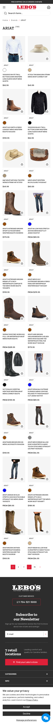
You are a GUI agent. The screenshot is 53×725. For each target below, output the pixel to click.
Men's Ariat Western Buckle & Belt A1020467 (37, 181)
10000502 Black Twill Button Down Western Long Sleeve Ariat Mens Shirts (37, 130)
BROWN (4, 122)
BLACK (29, 122)
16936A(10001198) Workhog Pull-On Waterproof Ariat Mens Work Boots (14, 336)
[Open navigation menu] (4, 7)
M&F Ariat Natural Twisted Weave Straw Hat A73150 (14, 181)
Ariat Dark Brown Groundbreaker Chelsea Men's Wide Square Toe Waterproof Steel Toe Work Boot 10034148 (38, 338)
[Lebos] (26, 7)
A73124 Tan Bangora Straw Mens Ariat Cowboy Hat (39, 75)
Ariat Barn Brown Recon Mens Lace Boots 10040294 (13, 443)
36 (35, 567)
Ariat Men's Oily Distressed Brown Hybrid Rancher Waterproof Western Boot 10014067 (39, 282)
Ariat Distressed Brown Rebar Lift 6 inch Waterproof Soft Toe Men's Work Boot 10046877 (39, 498)
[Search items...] (5, 13)
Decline (26, 713)
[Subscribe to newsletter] (45, 634)
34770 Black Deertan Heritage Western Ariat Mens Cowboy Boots (13, 391)
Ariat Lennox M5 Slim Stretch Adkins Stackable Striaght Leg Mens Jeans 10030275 (14, 498)
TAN (29, 70)
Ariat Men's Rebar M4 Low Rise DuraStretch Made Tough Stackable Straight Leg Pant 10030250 (39, 445)
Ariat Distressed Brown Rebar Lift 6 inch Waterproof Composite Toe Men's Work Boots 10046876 (13, 283)
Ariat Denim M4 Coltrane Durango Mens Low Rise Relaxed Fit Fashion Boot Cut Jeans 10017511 (38, 392)
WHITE (4, 70)
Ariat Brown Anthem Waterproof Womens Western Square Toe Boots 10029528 (11, 551)
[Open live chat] (45, 717)
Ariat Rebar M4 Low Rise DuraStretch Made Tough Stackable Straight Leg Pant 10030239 (39, 551)
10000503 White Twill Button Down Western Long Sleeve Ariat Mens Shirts (12, 77)
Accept (26, 706)
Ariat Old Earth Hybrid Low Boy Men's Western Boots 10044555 (12, 129)
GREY (29, 437)
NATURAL (4, 175)
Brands (14, 20)
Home (5, 20)
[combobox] (26, 13)
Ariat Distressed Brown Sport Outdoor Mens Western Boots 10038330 (13, 230)
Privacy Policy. (32, 700)
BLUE (29, 224)
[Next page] (40, 567)
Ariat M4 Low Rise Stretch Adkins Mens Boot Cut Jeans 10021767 (38, 230)
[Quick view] (22, 59)
